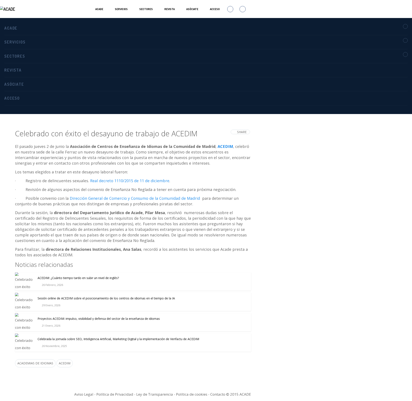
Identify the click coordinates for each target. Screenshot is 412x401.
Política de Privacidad (114, 394)
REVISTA (169, 9)
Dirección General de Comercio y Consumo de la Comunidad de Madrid (135, 198)
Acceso (215, 9)
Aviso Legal (83, 394)
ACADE (99, 9)
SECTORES (146, 9)
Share (242, 132)
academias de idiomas (35, 363)
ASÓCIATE (192, 9)
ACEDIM (225, 146)
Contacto (217, 394)
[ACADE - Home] (8, 9)
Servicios (121, 9)
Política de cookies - (193, 394)
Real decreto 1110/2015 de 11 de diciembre (129, 180)
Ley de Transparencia (155, 394)
